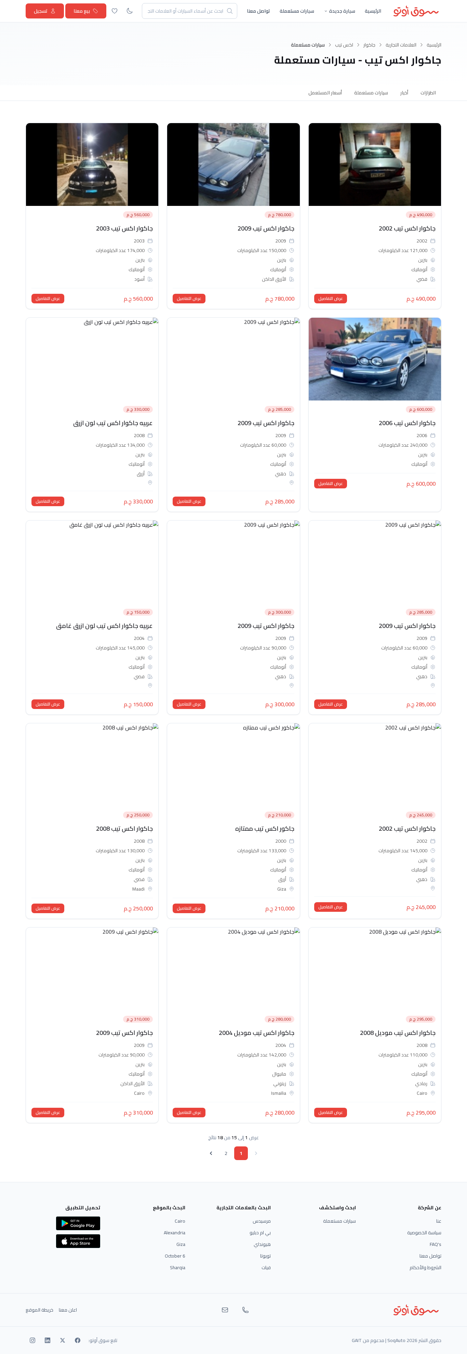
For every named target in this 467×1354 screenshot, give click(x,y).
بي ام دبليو (260, 1232)
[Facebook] (77, 1340)
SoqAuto (396, 1340)
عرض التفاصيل (330, 298)
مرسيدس (262, 1221)
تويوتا (265, 1255)
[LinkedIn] (47, 1340)
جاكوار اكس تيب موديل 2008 (398, 1032)
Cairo (180, 1221)
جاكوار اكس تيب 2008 (124, 828)
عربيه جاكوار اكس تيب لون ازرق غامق (104, 625)
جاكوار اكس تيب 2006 (407, 423)
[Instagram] (32, 1340)
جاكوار (369, 44)
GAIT (357, 1340)
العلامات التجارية (401, 44)
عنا (438, 1221)
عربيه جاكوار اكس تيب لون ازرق (113, 423)
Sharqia (177, 1267)
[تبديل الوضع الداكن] (129, 11)
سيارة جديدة (342, 10)
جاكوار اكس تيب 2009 (266, 228)
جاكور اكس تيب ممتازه (264, 828)
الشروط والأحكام (425, 1267)
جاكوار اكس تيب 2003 (124, 228)
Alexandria (174, 1232)
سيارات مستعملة (297, 10)
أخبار (404, 92)
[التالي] (211, 1153)
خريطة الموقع (39, 1309)
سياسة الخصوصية (424, 1232)
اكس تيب (344, 44)
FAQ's (435, 1244)
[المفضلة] (114, 11)
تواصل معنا (258, 10)
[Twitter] (62, 1340)
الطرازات (428, 92)
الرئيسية (373, 10)
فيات (266, 1267)
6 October (175, 1255)
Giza (180, 1244)
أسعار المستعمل (325, 92)
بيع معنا (82, 10)
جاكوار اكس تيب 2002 (407, 228)
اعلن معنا (68, 1309)
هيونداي (262, 1244)
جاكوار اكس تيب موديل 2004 (256, 1032)
